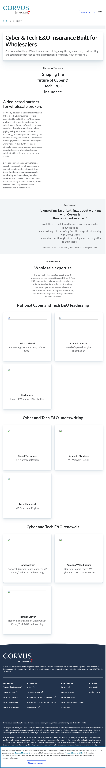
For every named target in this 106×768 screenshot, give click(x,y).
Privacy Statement (72, 753)
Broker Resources (68, 697)
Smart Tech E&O (10, 692)
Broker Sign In (94, 692)
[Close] (102, 750)
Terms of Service (35, 692)
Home (5, 21)
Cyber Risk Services (10, 697)
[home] (17, 9)
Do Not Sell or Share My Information (41, 702)
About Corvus (32, 687)
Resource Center (67, 692)
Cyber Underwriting (10, 702)
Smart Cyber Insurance (12, 687)
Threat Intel (65, 707)
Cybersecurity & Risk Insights (72, 702)
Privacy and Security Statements (41, 697)
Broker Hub (65, 687)
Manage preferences (36, 763)
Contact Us (86, 12)
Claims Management (11, 707)
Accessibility (33, 707)
